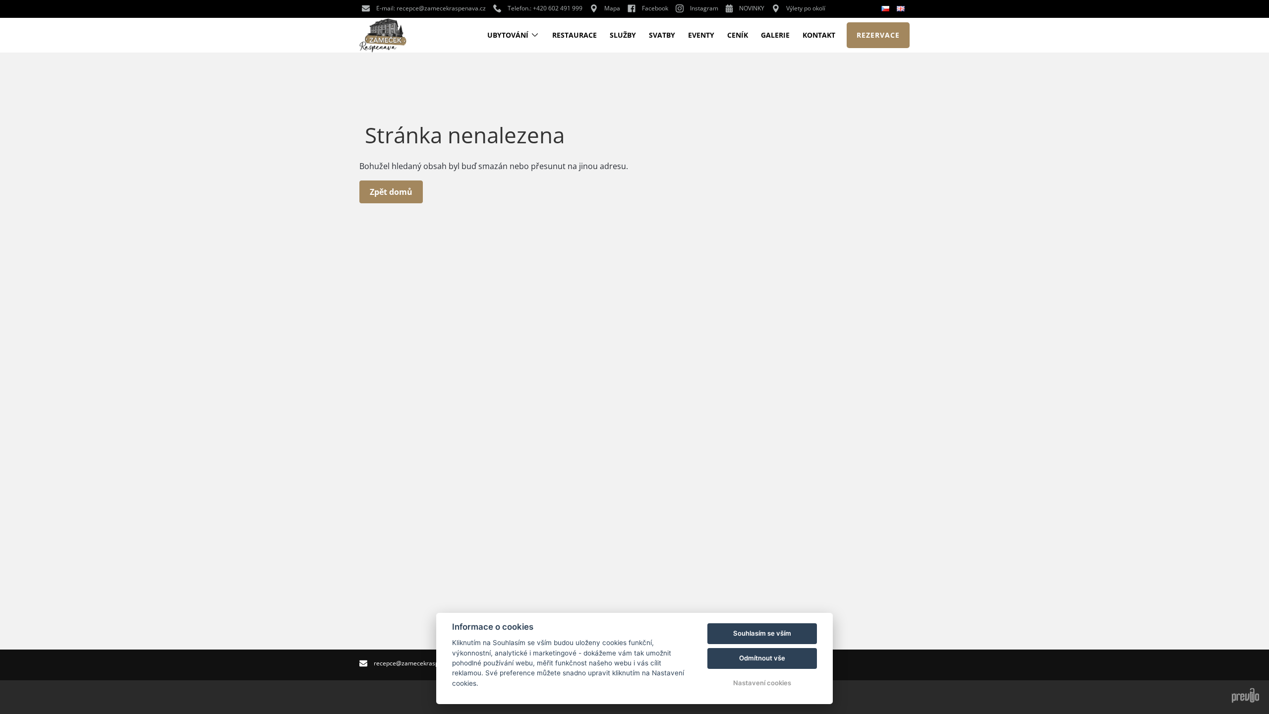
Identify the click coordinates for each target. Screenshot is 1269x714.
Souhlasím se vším (762, 633)
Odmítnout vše (762, 658)
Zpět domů (391, 191)
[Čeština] (886, 9)
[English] (902, 8)
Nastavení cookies (762, 683)
